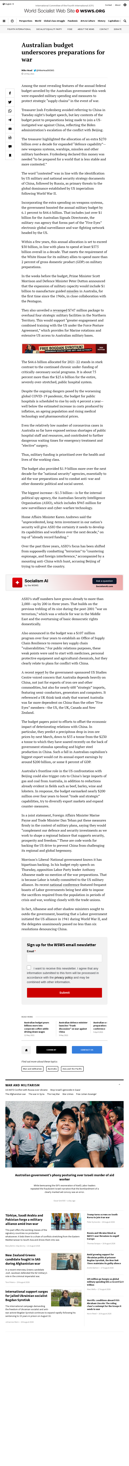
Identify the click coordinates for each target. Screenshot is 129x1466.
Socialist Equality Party (49, 29)
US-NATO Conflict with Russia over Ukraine (26, 1089)
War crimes (67, 1094)
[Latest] (12, 22)
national (56, 884)
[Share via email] (10, 128)
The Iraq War (53, 1094)
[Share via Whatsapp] (10, 111)
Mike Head (27, 70)
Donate (118, 29)
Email (30, 951)
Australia (52, 1068)
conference (71, 884)
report (39, 672)
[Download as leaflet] (10, 137)
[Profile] (125, 5)
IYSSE (69, 29)
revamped (60, 310)
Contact (108, 5)
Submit (64, 992)
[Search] (125, 22)
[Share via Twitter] (10, 102)
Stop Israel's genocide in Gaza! (65, 1089)
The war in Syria (36, 1094)
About (117, 5)
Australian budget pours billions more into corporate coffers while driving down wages (36, 1027)
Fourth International (19, 29)
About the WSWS (86, 29)
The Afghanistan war (15, 1094)
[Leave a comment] (10, 146)
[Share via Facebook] (10, 93)
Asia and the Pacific (72, 1068)
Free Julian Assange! (86, 1094)
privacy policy (64, 977)
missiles (73, 291)
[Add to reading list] (10, 155)
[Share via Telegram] (10, 119)
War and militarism (32, 1068)
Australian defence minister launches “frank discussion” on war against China (73, 1027)
